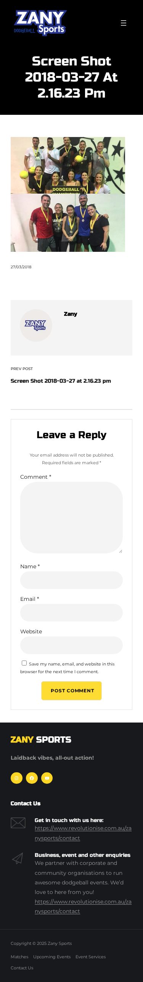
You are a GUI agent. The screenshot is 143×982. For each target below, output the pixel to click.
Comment (35, 476)
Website (31, 631)
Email (29, 598)
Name (30, 566)
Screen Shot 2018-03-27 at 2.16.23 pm (61, 381)
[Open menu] (124, 23)
